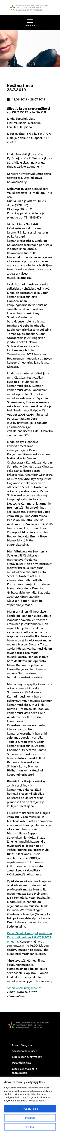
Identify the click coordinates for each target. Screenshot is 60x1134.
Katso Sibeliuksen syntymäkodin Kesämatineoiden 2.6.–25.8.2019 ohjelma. (29, 937)
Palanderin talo (21, 1062)
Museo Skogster (22, 1045)
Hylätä (30, 1126)
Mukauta (30, 1117)
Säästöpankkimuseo (24, 1051)
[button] (30, 22)
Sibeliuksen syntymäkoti (23, 988)
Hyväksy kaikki (30, 1108)
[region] (30, 1105)
